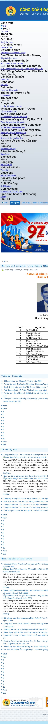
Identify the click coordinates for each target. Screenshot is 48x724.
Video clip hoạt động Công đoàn (13, 122)
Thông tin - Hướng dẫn (9, 90)
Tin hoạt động (6, 95)
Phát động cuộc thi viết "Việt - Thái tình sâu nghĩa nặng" (25, 393)
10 (4, 442)
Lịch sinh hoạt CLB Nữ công (11, 191)
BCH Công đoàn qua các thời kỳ (13, 63)
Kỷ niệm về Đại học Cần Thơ (12, 138)
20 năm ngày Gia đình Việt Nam (13, 127)
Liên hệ (3, 197)
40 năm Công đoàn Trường (11, 106)
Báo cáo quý (5, 154)
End (4, 448)
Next (5, 445)
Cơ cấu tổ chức (7, 47)
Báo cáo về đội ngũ (8, 149)
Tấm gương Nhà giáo (9, 111)
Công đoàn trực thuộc (9, 58)
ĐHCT (6, 203)
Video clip (4, 170)
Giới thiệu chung (7, 42)
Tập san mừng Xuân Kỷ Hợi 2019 (14, 117)
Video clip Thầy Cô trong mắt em (13, 133)
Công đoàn (5, 79)
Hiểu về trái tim (6, 165)
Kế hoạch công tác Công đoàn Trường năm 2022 (22, 384)
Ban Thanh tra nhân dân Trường (13, 53)
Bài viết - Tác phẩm (8, 175)
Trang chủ (4, 31)
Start (5, 409)
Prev (5, 412)
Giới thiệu (26, 203)
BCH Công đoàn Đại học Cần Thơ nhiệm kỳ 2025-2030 (22, 69)
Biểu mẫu (4, 85)
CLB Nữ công (6, 186)
